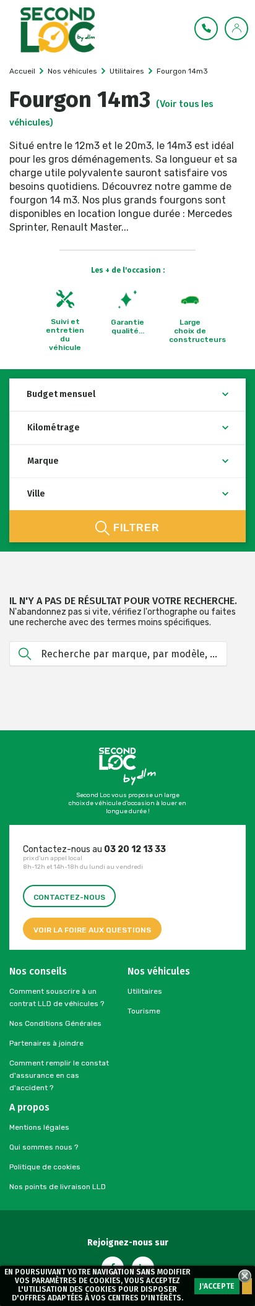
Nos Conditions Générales (55, 1023)
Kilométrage (53, 427)
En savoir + (247, 1286)
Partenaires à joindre (46, 1043)
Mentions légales (39, 1127)
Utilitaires (144, 991)
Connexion (237, 28)
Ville (36, 494)
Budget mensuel (61, 394)
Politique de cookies (44, 1167)
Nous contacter (206, 28)
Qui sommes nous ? (43, 1147)
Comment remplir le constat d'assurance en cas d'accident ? (59, 1075)
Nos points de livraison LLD (57, 1186)
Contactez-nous (69, 897)
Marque (43, 461)
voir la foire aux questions (92, 930)
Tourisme (143, 1011)
